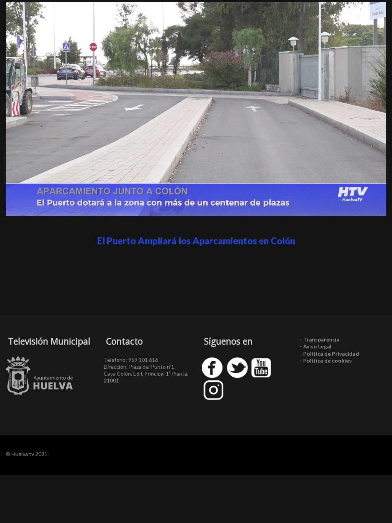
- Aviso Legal (316, 346)
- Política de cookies (326, 360)
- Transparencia (320, 339)
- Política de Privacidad (329, 353)
